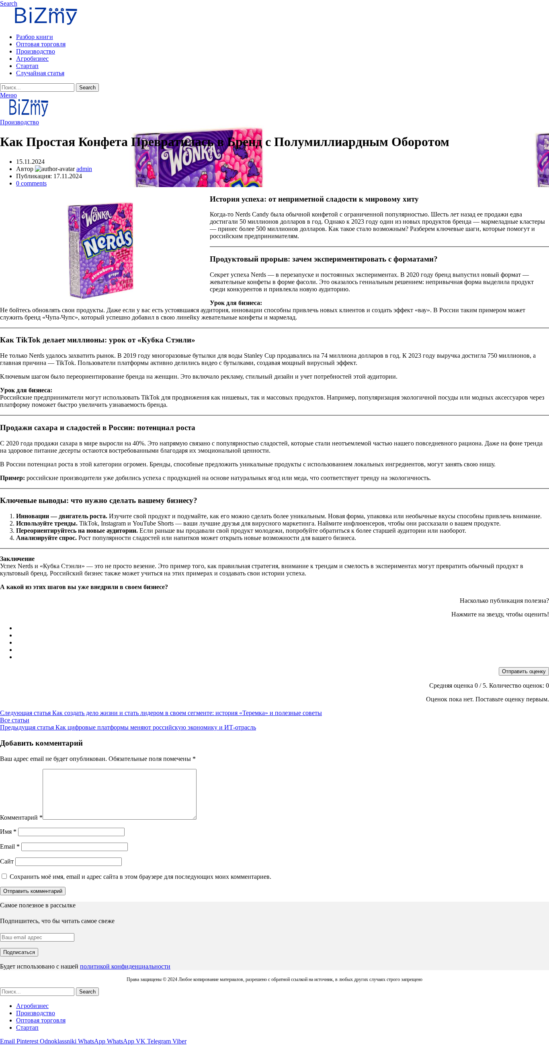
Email (10, 846)
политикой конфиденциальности (125, 966)
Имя (8, 831)
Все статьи (14, 720)
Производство (19, 122)
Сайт (7, 861)
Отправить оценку (524, 671)
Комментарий (21, 817)
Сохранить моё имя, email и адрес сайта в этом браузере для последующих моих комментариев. (140, 876)
